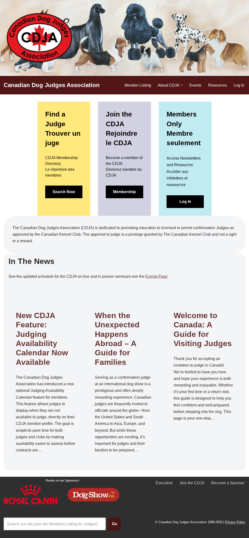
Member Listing (137, 85)
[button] (182, 85)
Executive (164, 483)
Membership (124, 192)
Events (195, 85)
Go (114, 524)
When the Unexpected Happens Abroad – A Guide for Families (117, 339)
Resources (217, 85)
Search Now (64, 192)
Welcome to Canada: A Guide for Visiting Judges (203, 329)
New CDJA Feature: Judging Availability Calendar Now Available (42, 339)
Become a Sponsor (227, 483)
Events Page (156, 276)
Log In (239, 85)
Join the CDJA (192, 483)
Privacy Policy (235, 522)
